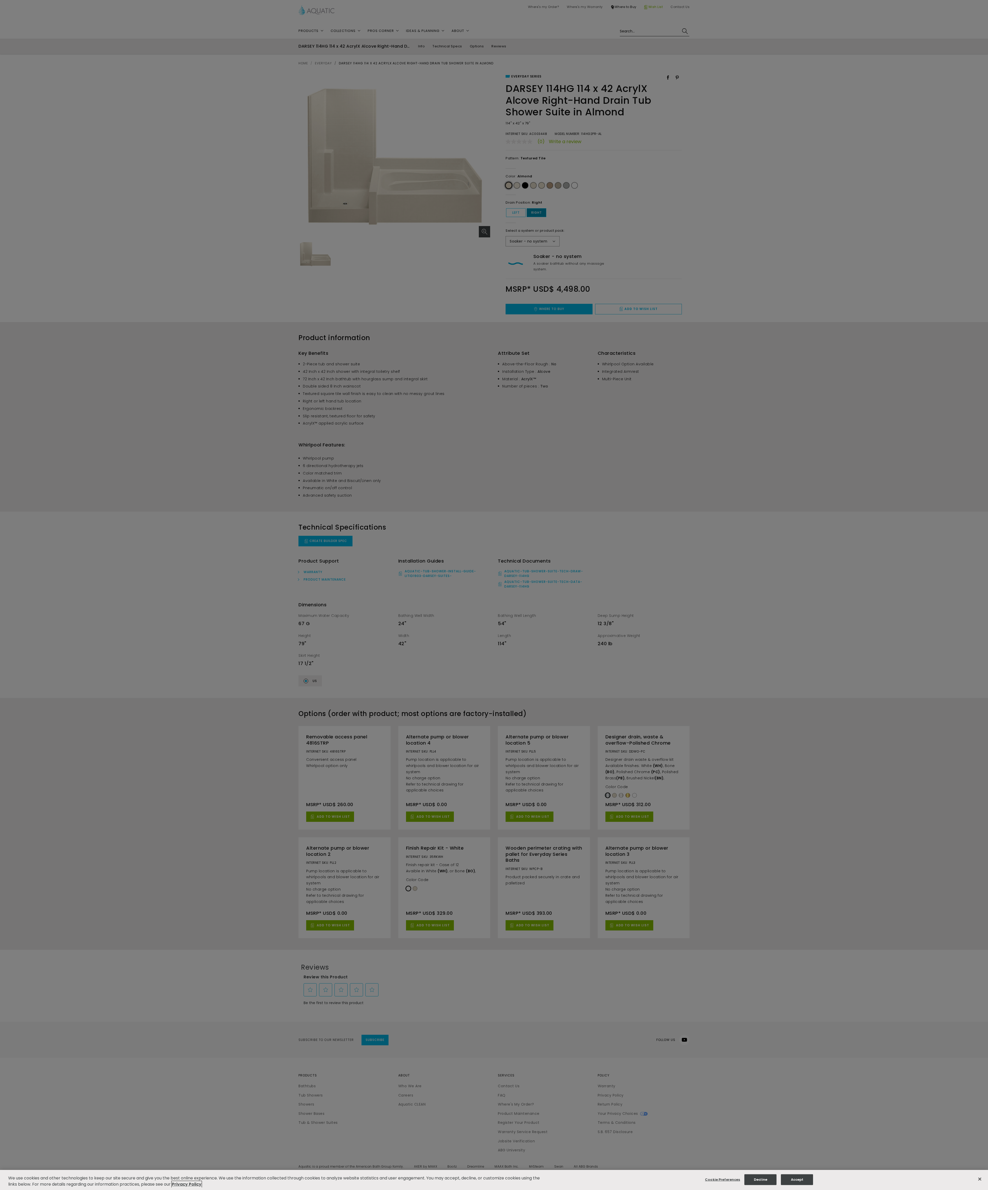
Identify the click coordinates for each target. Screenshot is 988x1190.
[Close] (979, 1179)
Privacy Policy (186, 1184)
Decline (760, 1179)
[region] (494, 1180)
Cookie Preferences (722, 1179)
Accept (797, 1179)
